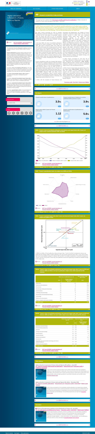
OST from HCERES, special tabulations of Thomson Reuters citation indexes (23, 43)
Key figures (16, 433)
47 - (45, 383)
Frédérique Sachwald (41, 367)
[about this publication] (19, 25)
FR (89, 4)
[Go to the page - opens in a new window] (41, 374)
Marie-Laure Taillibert (84, 82)
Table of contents (9, 433)
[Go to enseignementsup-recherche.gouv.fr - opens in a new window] (13, 3)
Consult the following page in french (71, 417)
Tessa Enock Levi (68, 366)
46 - (49, 366)
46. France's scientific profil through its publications (64, 19)
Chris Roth (75, 82)
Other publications (25, 433)
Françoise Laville (68, 82)
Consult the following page (52, 375)
